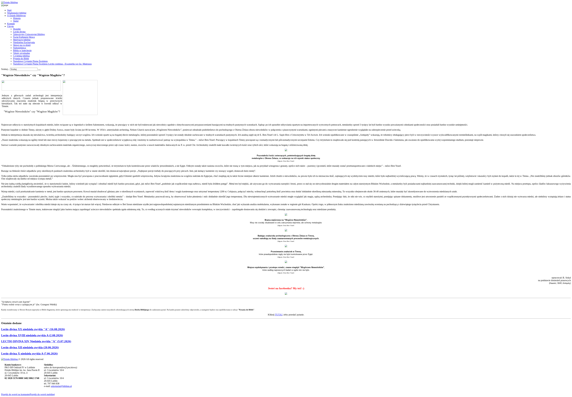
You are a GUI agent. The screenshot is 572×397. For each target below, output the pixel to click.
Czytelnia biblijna (21, 56)
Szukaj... (5, 69)
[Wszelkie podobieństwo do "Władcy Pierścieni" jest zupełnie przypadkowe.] (80, 114)
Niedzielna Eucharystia (24, 42)
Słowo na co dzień (22, 45)
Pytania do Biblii (21, 58)
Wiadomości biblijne (16, 13)
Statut (15, 21)
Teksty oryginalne (21, 53)
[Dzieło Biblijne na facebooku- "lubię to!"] (286, 293)
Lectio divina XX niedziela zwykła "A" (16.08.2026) (33, 329)
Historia (17, 18)
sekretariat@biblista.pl (61, 386)
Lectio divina (19, 31)
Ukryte (10, 26)
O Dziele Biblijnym (16, 15)
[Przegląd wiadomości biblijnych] (31, 90)
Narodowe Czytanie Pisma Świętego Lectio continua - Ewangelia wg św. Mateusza (52, 64)
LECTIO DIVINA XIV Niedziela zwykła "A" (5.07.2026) (36, 341)
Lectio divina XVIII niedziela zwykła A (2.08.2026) (32, 335)
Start (9, 10)
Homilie (17, 29)
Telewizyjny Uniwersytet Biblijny (29, 34)
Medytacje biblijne (22, 39)
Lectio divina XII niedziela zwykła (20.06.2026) (30, 347)
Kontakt (11, 23)
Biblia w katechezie (22, 50)
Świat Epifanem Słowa (24, 37)
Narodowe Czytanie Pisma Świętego (30, 61)
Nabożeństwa (19, 48)
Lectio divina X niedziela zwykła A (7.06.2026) (29, 353)
